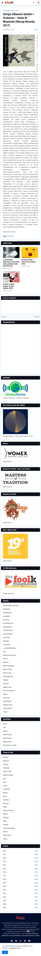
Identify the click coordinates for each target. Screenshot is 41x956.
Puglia (5, 807)
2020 (20, 886)
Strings (5, 694)
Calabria (5, 764)
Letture (5, 659)
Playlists (5, 680)
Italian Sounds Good (9, 655)
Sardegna (6, 817)
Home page (6, 10)
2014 (20, 865)
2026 (20, 907)
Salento (5, 814)
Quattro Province (8, 810)
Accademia (6, 616)
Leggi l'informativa (15, 948)
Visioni (5, 712)
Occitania (6, 800)
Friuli (4, 778)
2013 (20, 861)
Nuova (4, 317)
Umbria (5, 831)
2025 (20, 904)
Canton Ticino (7, 771)
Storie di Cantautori (9, 690)
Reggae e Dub (7, 687)
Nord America (7, 738)
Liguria (5, 785)
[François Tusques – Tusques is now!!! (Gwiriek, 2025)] (11, 276)
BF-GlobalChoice (8, 623)
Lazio (4, 782)
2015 (20, 868)
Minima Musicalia (8, 666)
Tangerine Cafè (7, 705)
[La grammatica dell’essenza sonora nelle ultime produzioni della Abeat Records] (11, 252)
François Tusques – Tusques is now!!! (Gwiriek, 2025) (9, 286)
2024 (20, 900)
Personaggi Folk (8, 676)
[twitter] (25, 941)
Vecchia (36, 317)
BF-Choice (6, 620)
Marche (5, 793)
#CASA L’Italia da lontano (11, 605)
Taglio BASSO (7, 701)
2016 (20, 872)
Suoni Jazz (14, 10)
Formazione (6, 644)
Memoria (5, 662)
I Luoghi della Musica (9, 648)
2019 (20, 883)
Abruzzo (5, 757)
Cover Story (6, 637)
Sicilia (4, 821)
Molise (5, 796)
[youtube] (29, 941)
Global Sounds (7, 734)
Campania (6, 768)
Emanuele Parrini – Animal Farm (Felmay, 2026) (28, 262)
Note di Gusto (7, 673)
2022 (20, 893)
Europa (5, 731)
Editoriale (6, 641)
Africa (5, 724)
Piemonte (6, 803)
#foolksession (7, 612)
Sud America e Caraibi (9, 745)
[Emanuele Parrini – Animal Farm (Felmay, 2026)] (29, 252)
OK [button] (5, 952)
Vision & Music (7, 708)
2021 (20, 890)
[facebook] (11, 941)
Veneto (5, 839)
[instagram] (20, 941)
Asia (4, 727)
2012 (20, 858)
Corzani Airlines (8, 634)
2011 (20, 854)
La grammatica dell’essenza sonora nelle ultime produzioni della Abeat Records (11, 263)
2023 (20, 897)
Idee (4, 651)
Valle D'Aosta (7, 835)
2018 (20, 879)
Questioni (6, 683)
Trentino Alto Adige (9, 828)
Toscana (5, 824)
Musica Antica (7, 669)
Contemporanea (8, 630)
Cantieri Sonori (7, 627)
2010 (20, 851)
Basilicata (6, 761)
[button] (2, 2)
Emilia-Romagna (8, 775)
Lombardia (6, 789)
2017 (20, 875)
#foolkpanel (6, 609)
